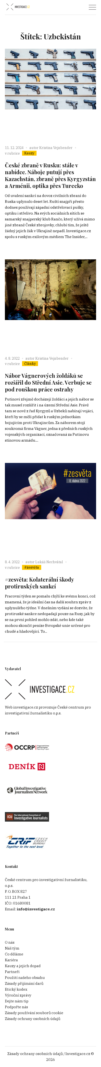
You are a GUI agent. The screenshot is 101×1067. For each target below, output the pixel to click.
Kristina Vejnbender (56, 148)
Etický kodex (16, 989)
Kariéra (11, 960)
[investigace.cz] (18, 7)
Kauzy (29, 153)
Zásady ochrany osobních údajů (32, 1018)
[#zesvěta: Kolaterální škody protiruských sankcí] (50, 508)
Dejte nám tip (16, 1001)
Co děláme (14, 954)
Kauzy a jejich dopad (23, 966)
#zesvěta (31, 567)
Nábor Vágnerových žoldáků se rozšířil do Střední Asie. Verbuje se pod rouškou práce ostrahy (48, 382)
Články (30, 363)
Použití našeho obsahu (25, 977)
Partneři (12, 971)
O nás (9, 942)
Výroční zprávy (18, 995)
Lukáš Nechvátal (49, 562)
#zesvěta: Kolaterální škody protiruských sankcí (39, 583)
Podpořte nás (16, 1007)
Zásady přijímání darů (24, 983)
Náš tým (12, 948)
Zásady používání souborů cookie (34, 1012)
